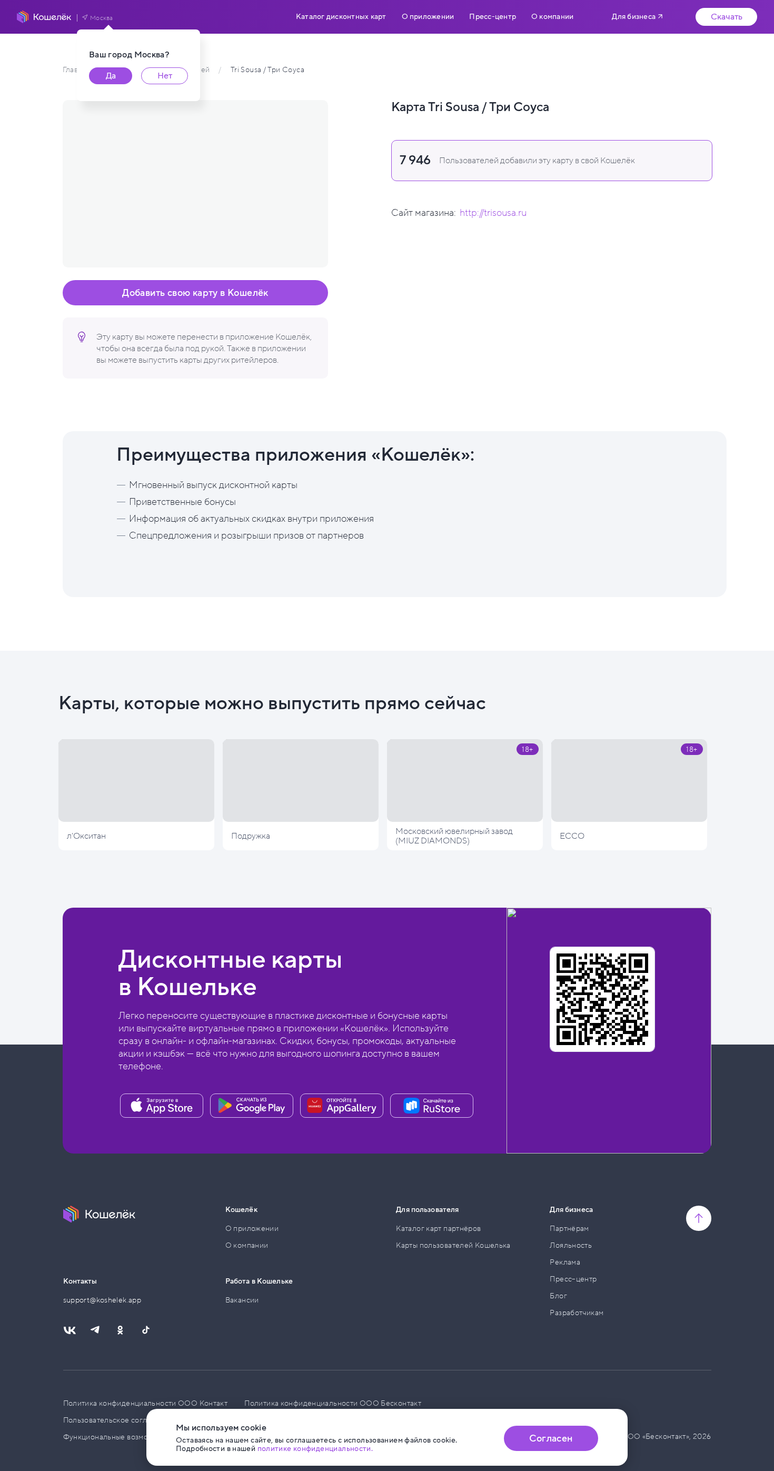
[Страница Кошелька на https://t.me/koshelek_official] (94, 1330)
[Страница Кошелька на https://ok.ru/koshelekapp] (120, 1330)
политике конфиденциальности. (315, 1449)
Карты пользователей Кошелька (453, 1245)
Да (111, 76)
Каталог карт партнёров (438, 1229)
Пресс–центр (573, 1279)
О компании (552, 17)
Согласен (550, 1438)
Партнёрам (569, 1229)
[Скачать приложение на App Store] (161, 1106)
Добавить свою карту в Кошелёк (195, 292)
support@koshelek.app (102, 1300)
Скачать (726, 17)
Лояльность (571, 1245)
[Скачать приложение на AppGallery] (341, 1106)
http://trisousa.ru (493, 212)
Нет (164, 76)
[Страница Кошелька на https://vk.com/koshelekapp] (69, 1330)
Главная (76, 70)
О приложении (428, 17)
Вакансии (242, 1300)
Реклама (565, 1262)
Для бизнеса (634, 17)
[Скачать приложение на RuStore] (431, 1106)
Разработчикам (576, 1313)
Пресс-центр (492, 17)
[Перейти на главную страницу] (44, 17)
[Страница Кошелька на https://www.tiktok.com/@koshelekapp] (145, 1330)
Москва (101, 18)
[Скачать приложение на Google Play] (251, 1106)
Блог (558, 1296)
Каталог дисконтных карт (341, 17)
